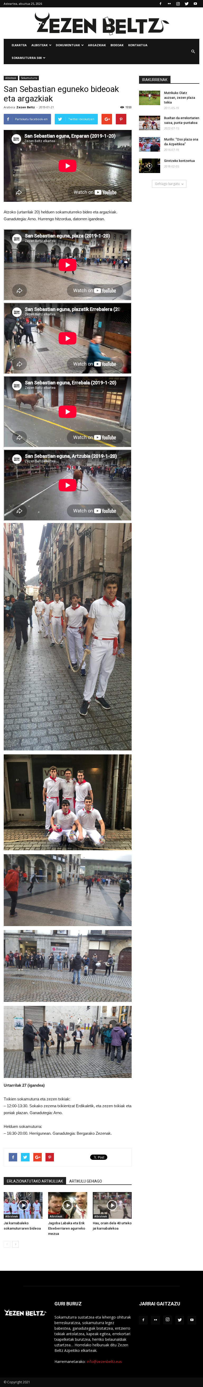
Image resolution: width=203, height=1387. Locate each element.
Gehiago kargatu (167, 183)
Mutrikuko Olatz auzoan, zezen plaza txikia (179, 97)
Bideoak (116, 45)
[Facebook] (160, 3)
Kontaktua (137, 45)
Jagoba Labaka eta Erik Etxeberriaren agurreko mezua (66, 1228)
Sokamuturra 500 (26, 58)
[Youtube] (195, 3)
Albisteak (39, 45)
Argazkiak (97, 45)
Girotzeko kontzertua (179, 161)
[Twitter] (187, 3)
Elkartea (19, 45)
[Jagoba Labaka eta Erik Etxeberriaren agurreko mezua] (67, 1205)
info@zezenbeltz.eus (104, 1361)
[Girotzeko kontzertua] (149, 165)
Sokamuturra (29, 78)
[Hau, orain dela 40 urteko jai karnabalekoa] (112, 1205)
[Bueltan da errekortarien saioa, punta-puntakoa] (149, 123)
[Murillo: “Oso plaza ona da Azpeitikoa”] (149, 144)
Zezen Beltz (25, 107)
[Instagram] (178, 3)
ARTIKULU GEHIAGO (85, 1181)
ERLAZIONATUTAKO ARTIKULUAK (35, 1181)
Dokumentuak (68, 45)
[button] (193, 51)
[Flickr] (169, 3)
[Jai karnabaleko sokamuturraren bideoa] (23, 1205)
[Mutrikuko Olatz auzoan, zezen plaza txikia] (149, 98)
